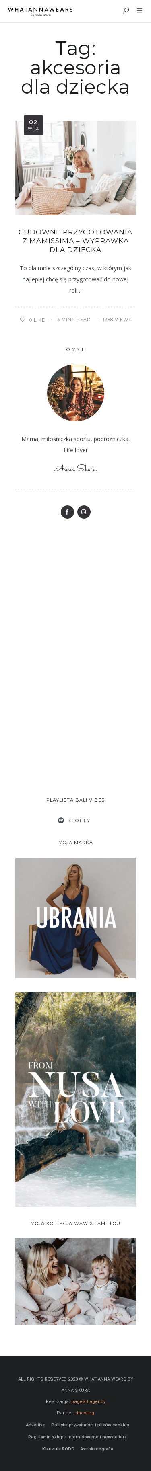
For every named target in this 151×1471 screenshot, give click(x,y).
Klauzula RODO (58, 1449)
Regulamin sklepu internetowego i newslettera (77, 1437)
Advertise (36, 1425)
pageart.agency (88, 1401)
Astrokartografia (96, 1449)
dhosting (84, 1413)
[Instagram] (84, 512)
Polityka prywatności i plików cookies (90, 1425)
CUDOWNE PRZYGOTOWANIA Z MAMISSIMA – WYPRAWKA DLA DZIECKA (75, 241)
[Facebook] (67, 512)
